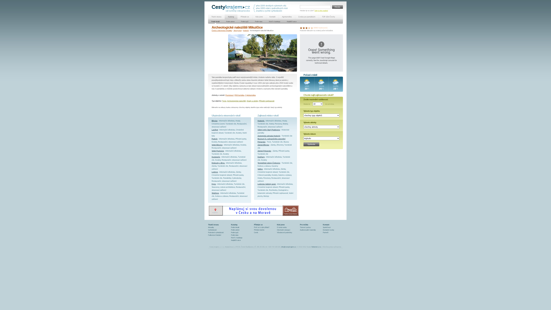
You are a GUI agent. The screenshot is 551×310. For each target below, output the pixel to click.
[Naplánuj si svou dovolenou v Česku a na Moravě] (253, 216)
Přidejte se (245, 17)
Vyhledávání (212, 230)
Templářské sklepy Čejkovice (269, 163)
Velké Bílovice (217, 145)
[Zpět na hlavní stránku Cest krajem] (231, 8)
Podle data (258, 21)
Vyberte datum (309, 134)
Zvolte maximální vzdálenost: (315, 99)
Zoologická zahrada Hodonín (269, 136)
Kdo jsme (259, 17)
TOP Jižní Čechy (328, 17)
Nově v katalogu (274, 21)
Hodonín (246, 30)
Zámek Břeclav (263, 145)
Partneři (325, 232)
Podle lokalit (215, 21)
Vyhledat (311, 144)
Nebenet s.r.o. (316, 247)
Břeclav (215, 121)
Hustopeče (216, 157)
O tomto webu (282, 227)
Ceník (256, 232)
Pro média (304, 225)
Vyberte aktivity (309, 122)
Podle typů (244, 21)
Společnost (327, 227)
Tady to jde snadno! (321, 10)
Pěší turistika (239, 95)
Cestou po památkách (306, 17)
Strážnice (215, 193)
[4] (309, 28)
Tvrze (224, 101)
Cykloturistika (250, 95)
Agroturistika (287, 17)
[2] (304, 28)
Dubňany (261, 157)
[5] (312, 28)
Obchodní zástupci (283, 230)
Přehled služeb (259, 230)
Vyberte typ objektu (311, 111)
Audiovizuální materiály (308, 230)
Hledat (337, 7)
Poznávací (229, 95)
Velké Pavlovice (218, 151)
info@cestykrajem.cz (288, 247)
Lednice (215, 172)
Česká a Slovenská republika (222, 30)
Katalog (231, 17)
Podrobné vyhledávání (216, 232)
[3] (306, 28)
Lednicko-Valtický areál (267, 184)
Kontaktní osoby (328, 230)
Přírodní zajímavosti (266, 101)
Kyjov (214, 184)
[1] (301, 28)
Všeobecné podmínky (284, 232)
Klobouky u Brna (218, 163)
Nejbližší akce (292, 21)
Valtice (260, 169)
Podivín (215, 139)
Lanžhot (215, 130)
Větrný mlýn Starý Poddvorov (269, 130)
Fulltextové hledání (214, 235)
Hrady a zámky (252, 101)
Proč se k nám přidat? (261, 227)
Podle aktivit (230, 21)
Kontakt (272, 17)
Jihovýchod (237, 30)
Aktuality (211, 227)
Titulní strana (216, 17)
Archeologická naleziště (236, 101)
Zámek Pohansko (264, 151)
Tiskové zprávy (305, 227)
